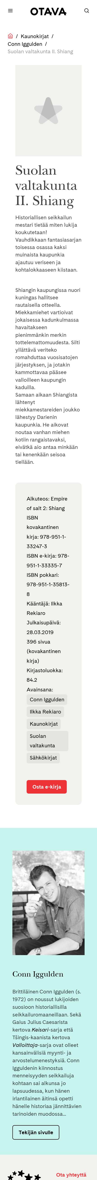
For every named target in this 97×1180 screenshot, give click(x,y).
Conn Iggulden (25, 44)
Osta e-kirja (46, 786)
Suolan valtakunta (42, 741)
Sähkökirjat (43, 757)
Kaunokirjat (35, 36)
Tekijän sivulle (36, 1132)
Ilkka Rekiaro (45, 711)
